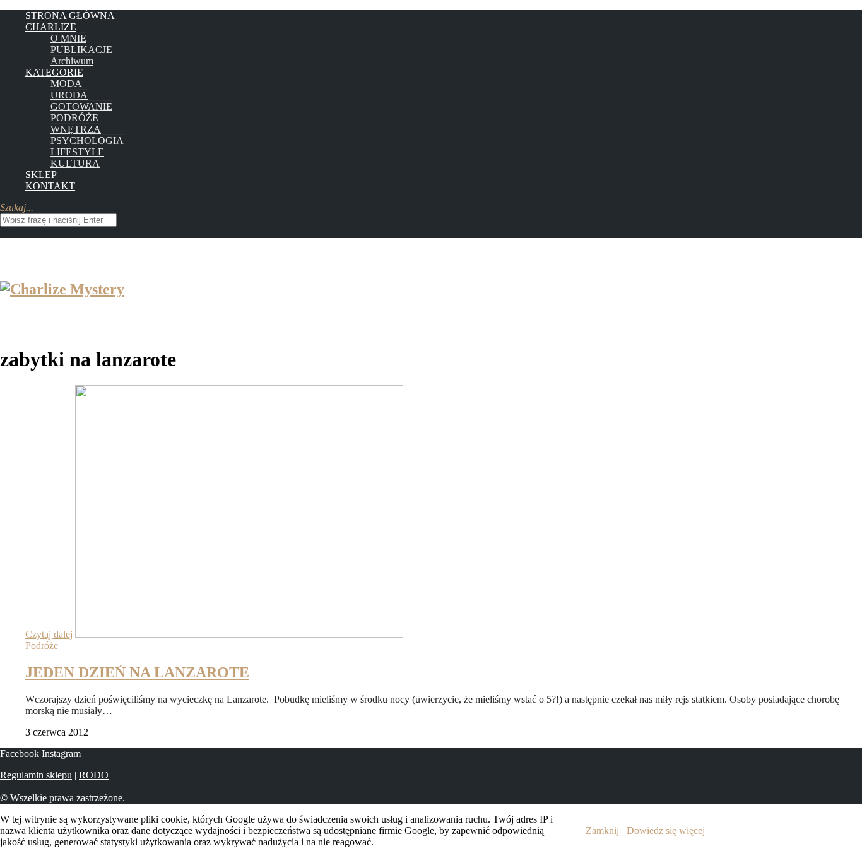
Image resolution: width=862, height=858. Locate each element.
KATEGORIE (54, 72)
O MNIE (68, 38)
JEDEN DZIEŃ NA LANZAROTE (137, 672)
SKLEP (41, 174)
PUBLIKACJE (81, 49)
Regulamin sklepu (36, 775)
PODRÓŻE (74, 117)
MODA (66, 83)
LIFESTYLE (77, 151)
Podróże (41, 645)
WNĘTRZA (75, 129)
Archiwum (71, 61)
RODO (94, 775)
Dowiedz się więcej (666, 830)
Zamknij (602, 830)
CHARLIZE (50, 26)
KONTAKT (50, 186)
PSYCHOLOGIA (87, 140)
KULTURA (75, 163)
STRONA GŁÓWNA (70, 15)
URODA (69, 95)
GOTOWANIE (81, 106)
